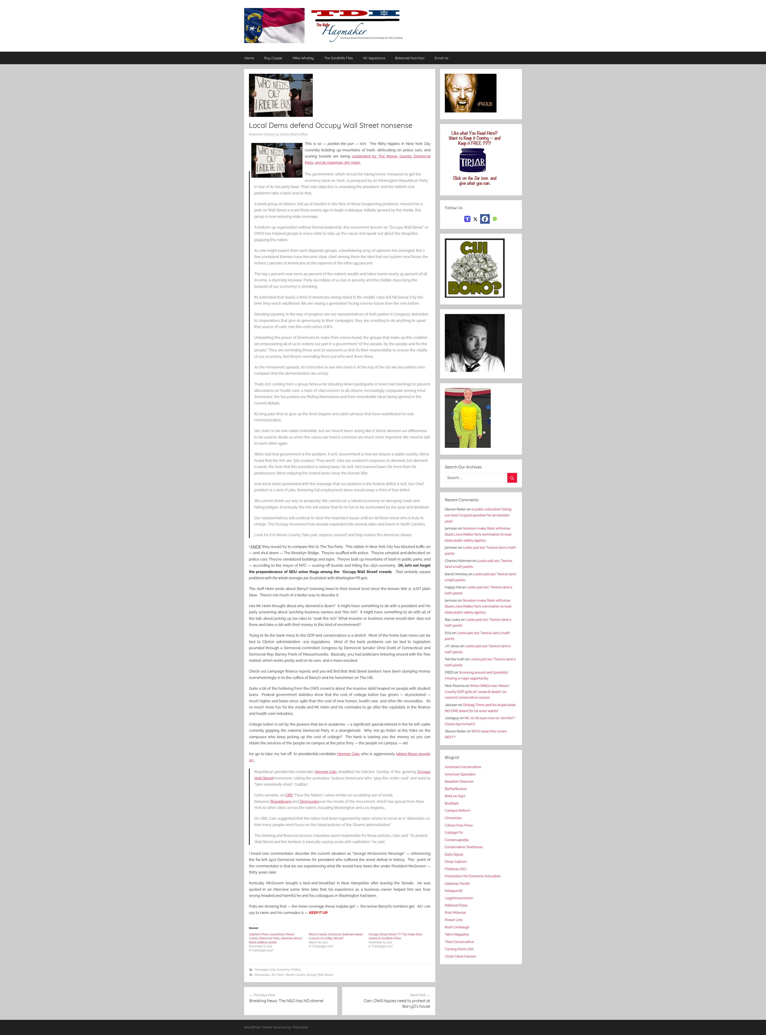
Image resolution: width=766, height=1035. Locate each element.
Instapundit (453, 891)
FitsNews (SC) (456, 869)
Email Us (441, 58)
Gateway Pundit (457, 883)
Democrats (309, 801)
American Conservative (463, 767)
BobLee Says (455, 796)
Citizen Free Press (459, 825)
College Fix (454, 832)
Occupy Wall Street (319, 975)
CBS (289, 795)
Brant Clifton (299, 134)
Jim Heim (277, 975)
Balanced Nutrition (409, 58)
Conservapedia (456, 840)
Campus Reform (457, 810)
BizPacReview (456, 789)
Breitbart (451, 803)
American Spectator (460, 774)
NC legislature (374, 58)
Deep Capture (456, 862)
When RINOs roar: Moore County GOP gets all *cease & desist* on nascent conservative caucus (477, 692)
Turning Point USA (459, 949)
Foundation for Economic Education (473, 876)
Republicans (280, 801)
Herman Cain (348, 754)
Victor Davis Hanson (460, 956)
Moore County (295, 975)
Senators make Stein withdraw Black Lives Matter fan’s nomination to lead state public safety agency (478, 534)
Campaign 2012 (265, 969)
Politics (296, 969)
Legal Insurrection (459, 898)
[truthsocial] (467, 219)
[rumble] (494, 219)
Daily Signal (454, 854)
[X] (475, 219)
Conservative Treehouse (464, 847)
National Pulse (456, 905)
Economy (283, 969)
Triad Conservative (459, 942)
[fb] (485, 219)
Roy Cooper (273, 58)
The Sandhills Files (338, 58)
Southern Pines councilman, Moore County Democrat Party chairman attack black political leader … (275, 938)
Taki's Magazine (457, 934)
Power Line (454, 920)
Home (249, 58)
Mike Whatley (303, 58)
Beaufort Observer (459, 781)
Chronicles (453, 818)
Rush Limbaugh (457, 927)
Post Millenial (455, 913)
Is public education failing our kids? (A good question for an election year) (478, 515)
